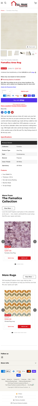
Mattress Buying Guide (11, 381)
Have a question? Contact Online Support (14, 106)
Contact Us (16, 379)
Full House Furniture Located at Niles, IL (18, 383)
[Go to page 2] (16, 264)
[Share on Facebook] (2, 112)
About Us (9, 379)
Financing (23, 379)
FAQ (29, 379)
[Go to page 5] (21, 264)
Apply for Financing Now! (8, 87)
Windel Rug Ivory (10, 321)
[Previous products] (3, 241)
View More (7, 208)
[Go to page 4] (19, 264)
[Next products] (35, 241)
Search (3, 379)
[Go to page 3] (18, 264)
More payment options (19, 104)
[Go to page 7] (21, 332)
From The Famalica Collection (9, 60)
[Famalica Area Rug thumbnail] (4, 53)
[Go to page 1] (15, 264)
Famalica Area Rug (10, 253)
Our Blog (30, 385)
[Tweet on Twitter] (5, 112)
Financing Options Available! (11, 79)
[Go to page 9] (24, 332)
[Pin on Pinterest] (12, 112)
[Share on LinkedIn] (9, 112)
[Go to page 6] (22, 264)
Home (2, 10)
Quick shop (11, 258)
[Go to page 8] (22, 332)
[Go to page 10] (25, 332)
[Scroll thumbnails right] (35, 53)
